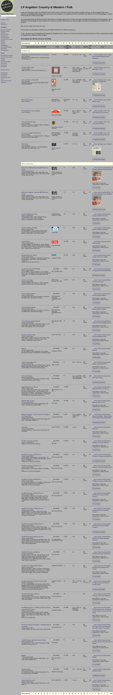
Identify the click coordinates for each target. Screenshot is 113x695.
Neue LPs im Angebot (6, 29)
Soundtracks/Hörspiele (6, 47)
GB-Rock (3, 40)
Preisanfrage (96, 187)
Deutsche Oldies (5, 34)
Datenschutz (4, 24)
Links (2, 79)
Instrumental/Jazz (5, 37)
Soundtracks (4, 63)
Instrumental (4, 64)
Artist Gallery (4, 76)
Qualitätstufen (4, 72)
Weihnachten (4, 48)
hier (44, 26)
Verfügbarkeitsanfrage (99, 63)
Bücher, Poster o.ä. (5, 69)
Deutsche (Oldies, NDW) (6, 57)
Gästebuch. (72, 30)
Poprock (3, 43)
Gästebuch (3, 22)
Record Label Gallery (6, 77)
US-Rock (3, 42)
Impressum (3, 82)
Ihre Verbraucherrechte (6, 80)
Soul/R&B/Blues (4, 45)
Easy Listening (4, 36)
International (4, 66)
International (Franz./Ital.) (7, 39)
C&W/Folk (3, 32)
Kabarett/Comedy (5, 31)
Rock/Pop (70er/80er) (6, 61)
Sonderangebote (5, 50)
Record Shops (4, 74)
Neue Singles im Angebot (7, 55)
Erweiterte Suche (5, 19)
